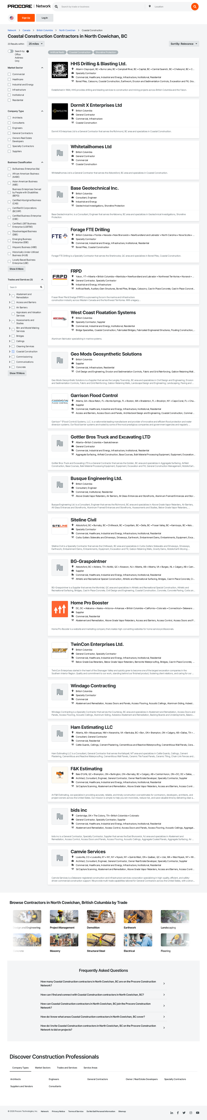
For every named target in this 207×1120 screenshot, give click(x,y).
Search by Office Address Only (20, 56)
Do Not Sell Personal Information (101, 1111)
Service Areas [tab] (90, 1067)
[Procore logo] (20, 7)
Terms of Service (75, 1111)
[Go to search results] (41, 287)
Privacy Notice (58, 1111)
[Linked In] (171, 1112)
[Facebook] (178, 1113)
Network (43, 6)
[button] (9, 74)
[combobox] (171, 6)
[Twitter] (184, 1112)
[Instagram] (190, 1112)
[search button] (195, 6)
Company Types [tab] (20, 1067)
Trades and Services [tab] (67, 1067)
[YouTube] (197, 1113)
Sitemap (122, 1111)
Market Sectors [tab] (42, 1067)
